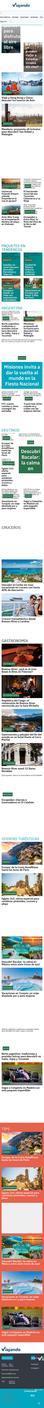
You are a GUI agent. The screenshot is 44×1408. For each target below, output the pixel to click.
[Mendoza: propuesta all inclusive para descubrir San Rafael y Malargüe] (33, 316)
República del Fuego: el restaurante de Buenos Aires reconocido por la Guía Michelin (20, 703)
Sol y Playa (11, 1365)
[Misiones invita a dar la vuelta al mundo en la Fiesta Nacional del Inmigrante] (22, 350)
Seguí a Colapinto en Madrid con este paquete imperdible (33, 505)
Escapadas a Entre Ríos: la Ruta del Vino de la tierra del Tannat (32, 221)
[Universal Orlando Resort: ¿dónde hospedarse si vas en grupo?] (11, 183)
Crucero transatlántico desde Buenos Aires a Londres (19, 620)
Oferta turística (5, 1365)
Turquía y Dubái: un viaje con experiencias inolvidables (10, 295)
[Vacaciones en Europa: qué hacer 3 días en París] (33, 283)
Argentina (34, 17)
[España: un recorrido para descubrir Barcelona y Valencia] (11, 257)
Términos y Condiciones (11, 1405)
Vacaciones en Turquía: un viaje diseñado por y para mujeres (11, 505)
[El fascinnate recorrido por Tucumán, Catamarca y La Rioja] (33, 183)
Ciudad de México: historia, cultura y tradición (30, 269)
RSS (32, 1395)
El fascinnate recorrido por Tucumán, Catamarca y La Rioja (32, 196)
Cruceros (12, 1374)
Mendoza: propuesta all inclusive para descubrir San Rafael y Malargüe (21, 131)
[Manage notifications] (39, 1403)
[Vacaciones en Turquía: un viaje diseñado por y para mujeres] (11, 493)
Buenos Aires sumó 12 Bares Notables (18, 770)
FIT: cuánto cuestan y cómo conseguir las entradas (10, 407)
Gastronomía (14, 1377)
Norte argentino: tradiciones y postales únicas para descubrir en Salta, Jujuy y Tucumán (10, 329)
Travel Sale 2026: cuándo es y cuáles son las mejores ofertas (33, 407)
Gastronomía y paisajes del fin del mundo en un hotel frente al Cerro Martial (22, 737)
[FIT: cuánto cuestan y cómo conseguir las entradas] (11, 396)
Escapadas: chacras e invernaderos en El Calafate (18, 801)
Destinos (15, 17)
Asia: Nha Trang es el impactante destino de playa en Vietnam (10, 220)
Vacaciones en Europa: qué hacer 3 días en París (32, 294)
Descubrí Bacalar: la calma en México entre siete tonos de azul (21, 963)
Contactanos (30, 1391)
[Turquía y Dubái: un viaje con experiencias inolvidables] (11, 283)
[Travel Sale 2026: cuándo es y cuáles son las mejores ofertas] (33, 396)
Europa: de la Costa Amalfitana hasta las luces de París (8, 449)
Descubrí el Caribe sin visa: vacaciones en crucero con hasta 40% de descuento (21, 587)
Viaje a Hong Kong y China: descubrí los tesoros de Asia (18, 99)
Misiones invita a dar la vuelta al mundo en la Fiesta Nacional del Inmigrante (22, 378)
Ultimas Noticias (12, 1382)
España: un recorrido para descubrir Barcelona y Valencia (11, 269)
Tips (41, 17)
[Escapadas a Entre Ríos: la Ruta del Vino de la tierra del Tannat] (33, 209)
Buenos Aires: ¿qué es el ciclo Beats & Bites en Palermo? (19, 670)
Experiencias (14, 1370)
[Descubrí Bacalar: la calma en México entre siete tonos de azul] (30, 439)
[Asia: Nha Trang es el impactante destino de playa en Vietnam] (11, 209)
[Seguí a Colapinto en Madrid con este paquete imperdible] (33, 493)
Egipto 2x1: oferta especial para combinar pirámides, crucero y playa (8, 476)
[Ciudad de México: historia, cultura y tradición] (33, 257)
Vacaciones (24, 17)
